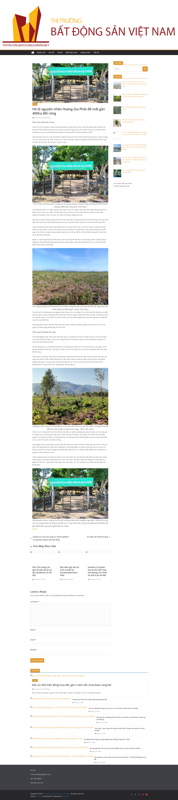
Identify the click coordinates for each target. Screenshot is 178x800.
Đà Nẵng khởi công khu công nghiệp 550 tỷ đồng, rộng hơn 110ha (107, 739)
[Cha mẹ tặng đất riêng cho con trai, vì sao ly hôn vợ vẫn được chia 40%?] (58, 710)
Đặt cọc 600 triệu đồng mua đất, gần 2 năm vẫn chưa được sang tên (71, 685)
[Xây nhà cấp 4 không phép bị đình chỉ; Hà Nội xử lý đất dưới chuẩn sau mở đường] (62, 720)
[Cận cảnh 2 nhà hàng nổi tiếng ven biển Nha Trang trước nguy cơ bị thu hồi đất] (61, 731)
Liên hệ (96, 52)
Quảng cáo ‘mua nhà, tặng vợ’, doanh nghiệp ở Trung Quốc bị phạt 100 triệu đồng (51, 538)
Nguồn (34, 529)
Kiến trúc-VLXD (71, 52)
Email (33, 640)
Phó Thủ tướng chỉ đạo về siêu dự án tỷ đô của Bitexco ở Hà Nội (42, 571)
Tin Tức (51, 52)
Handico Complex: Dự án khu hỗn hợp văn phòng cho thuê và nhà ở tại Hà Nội (97, 571)
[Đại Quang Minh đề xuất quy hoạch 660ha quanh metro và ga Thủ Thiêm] (59, 750)
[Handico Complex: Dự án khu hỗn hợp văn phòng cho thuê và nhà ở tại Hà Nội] (98, 552)
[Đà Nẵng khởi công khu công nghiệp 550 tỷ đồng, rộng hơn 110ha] (56, 741)
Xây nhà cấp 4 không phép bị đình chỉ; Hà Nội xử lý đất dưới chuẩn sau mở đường (121, 718)
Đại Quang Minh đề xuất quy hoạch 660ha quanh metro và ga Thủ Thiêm (115, 748)
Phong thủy (85, 52)
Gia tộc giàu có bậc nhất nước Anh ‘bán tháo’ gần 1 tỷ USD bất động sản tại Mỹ (120, 758)
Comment (34, 602)
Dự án (60, 52)
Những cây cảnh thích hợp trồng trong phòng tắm (89, 699)
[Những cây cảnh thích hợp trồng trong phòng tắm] (50, 701)
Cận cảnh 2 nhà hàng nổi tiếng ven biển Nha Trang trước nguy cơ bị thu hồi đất (120, 729)
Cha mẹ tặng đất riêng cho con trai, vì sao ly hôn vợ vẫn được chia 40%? (113, 708)
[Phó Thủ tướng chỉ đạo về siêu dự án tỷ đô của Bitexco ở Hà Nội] (42, 552)
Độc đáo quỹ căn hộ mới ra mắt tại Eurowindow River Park (69, 571)
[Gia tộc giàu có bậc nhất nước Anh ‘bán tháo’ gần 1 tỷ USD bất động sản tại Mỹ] (61, 760)
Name (33, 630)
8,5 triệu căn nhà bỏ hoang (97, 537)
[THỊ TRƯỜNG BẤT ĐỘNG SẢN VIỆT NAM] (32, 52)
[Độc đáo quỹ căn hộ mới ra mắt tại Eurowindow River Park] (70, 552)
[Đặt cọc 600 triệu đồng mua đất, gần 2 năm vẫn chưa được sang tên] (89, 675)
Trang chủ (41, 52)
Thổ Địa (48, 118)
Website (33, 650)
